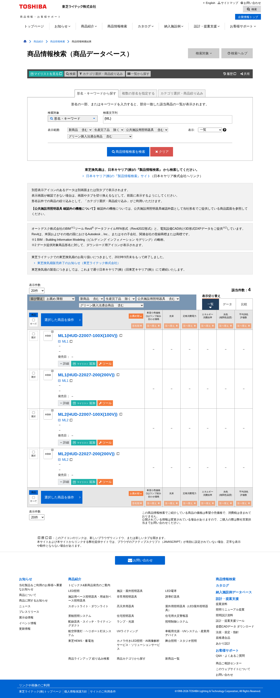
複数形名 (138, 93)
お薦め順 (135, 316)
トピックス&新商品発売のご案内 (89, 585)
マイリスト (48, 73)
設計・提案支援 (205, 26)
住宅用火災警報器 (176, 615)
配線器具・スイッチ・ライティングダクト (89, 623)
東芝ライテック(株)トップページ (40, 691)
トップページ (34, 26)
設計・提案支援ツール (230, 620)
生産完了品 (102, 130)
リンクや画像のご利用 (34, 685)
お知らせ (61, 26)
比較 (244, 304)
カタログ (144, 26)
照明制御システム (176, 621)
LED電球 (170, 590)
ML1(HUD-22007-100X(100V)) (87, 335)
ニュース (25, 606)
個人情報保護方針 (75, 691)
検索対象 (203, 53)
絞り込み (181, 93)
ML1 (65, 341)
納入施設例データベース (234, 592)
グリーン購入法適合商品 (86, 136)
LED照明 (74, 590)
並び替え (37, 298)
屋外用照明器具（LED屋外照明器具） (186, 608)
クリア (164, 151)
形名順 (136, 325)
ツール (107, 363)
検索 (72, 73)
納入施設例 (172, 26)
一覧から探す (140, 73)
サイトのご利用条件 (103, 691)
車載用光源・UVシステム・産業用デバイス (187, 633)
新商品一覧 (172, 658)
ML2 (65, 420)
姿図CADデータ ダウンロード (235, 626)
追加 (86, 363)
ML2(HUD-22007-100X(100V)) (87, 414)
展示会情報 (26, 617)
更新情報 (25, 628)
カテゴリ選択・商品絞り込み (103, 73)
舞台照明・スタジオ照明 (181, 640)
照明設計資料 (224, 615)
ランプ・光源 (125, 621)
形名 (96, 93)
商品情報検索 (117, 26)
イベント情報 (27, 623)
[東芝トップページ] (33, 6)
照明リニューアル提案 (230, 609)
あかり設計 (223, 643)
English (210, 2)
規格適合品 (223, 637)
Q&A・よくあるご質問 (230, 655)
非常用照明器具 (127, 596)
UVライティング (127, 631)
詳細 (66, 363)
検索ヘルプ (239, 53)
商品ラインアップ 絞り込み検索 (88, 658)
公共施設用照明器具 (140, 130)
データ (227, 304)
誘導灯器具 (172, 596)
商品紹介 (87, 26)
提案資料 (221, 604)
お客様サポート (241, 26)
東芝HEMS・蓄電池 (81, 640)
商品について (27, 595)
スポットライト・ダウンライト (88, 606)
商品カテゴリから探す (131, 658)
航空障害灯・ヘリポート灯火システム (89, 633)
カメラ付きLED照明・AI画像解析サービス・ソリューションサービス (138, 644)
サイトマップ (229, 2)
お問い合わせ (252, 2)
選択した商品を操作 (59, 319)
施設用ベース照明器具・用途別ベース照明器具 (89, 598)
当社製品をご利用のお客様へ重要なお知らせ (40, 587)
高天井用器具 (125, 606)
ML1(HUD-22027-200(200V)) (86, 374)
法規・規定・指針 (227, 632)
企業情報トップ (248, 17)
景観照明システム (79, 615)
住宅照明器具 (125, 615)
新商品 (74, 130)
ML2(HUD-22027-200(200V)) (86, 453)
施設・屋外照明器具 (130, 590)
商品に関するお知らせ (33, 600)
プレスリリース (29, 611)
